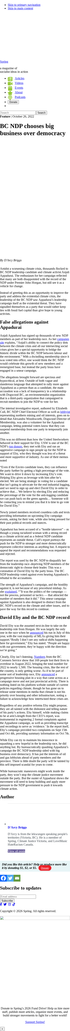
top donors (15, 446)
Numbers (39, 656)
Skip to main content (20, 8)
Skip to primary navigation (24, 4)
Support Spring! (35, 1022)
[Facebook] (3, 878)
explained (11, 591)
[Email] (17, 878)
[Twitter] (10, 878)
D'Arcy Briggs (17, 827)
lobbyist (65, 411)
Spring (4, 61)
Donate (45, 868)
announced (36, 632)
